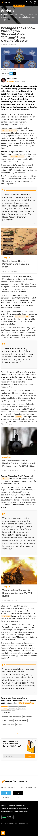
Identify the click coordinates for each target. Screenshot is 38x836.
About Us (4, 806)
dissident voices (17, 156)
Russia (11, 720)
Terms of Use (20, 806)
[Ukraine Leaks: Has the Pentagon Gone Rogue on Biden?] (19, 241)
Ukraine (4, 720)
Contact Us (4, 808)
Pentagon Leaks (27, 716)
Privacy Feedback (7, 811)
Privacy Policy (23, 808)
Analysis (6, 257)
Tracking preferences (21, 811)
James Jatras (13, 708)
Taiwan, (19, 416)
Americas (6, 457)
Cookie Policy (13, 808)
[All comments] (3, 833)
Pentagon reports (9, 130)
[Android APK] (7, 817)
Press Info (11, 806)
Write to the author (20, 81)
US (13, 712)
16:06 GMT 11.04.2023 (8, 45)
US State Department (8, 724)
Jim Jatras (22, 708)
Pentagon (19, 724)
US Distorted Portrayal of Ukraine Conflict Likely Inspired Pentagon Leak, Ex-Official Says (18, 463)
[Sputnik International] (6, 3)
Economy (28, 787)
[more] (34, 223)
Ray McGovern (6, 712)
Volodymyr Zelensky (21, 720)
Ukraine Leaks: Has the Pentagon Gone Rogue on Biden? (15, 264)
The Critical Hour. (26, 703)
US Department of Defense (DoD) (11, 716)
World (3, 787)
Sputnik (5, 478)
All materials (10, 81)
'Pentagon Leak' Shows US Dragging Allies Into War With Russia (17, 593)
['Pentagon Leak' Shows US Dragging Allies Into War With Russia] (19, 570)
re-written (6, 616)
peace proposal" (22, 316)
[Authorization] (26, 2)
